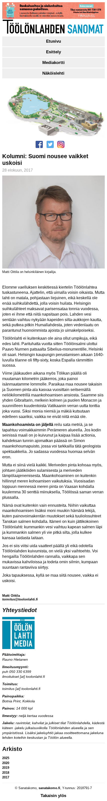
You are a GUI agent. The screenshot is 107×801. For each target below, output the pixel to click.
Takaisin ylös (53, 795)
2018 (5, 772)
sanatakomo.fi (49, 788)
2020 (5, 763)
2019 (5, 768)
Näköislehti (53, 73)
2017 (5, 777)
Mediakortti (53, 62)
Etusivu (53, 41)
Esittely (53, 52)
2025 (5, 758)
